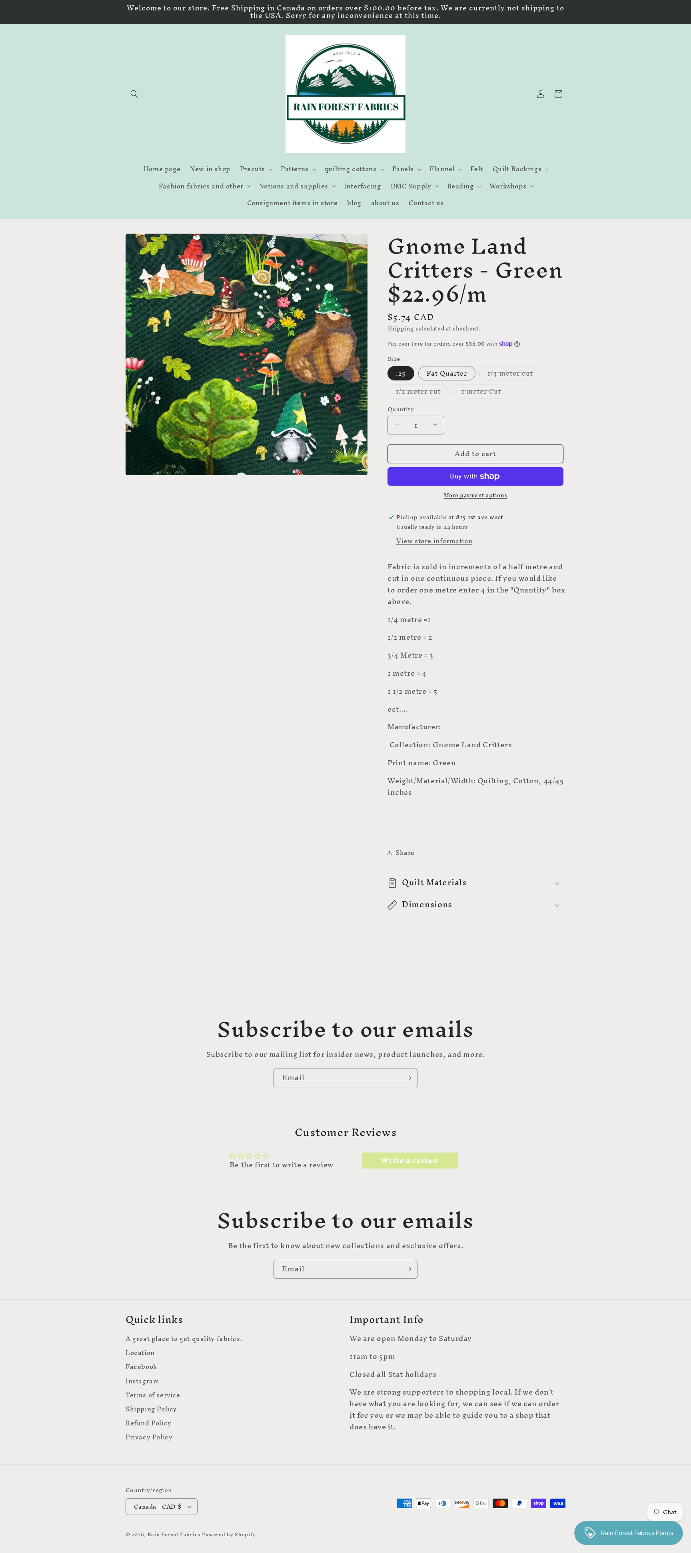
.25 (401, 373)
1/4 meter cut (514, 373)
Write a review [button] (409, 1161)
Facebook (142, 1367)
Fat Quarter (447, 373)
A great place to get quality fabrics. (184, 1340)
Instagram (142, 1381)
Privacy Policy (149, 1437)
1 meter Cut (485, 391)
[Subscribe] (408, 1078)
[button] (134, 94)
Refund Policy (149, 1423)
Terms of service (153, 1395)
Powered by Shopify (229, 1534)
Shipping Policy (151, 1409)
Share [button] (405, 852)
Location (140, 1353)
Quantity (400, 409)
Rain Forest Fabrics (174, 1534)
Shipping (400, 328)
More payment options (475, 495)
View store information (434, 541)
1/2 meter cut (422, 391)
